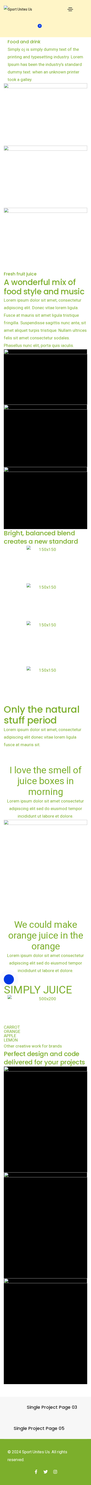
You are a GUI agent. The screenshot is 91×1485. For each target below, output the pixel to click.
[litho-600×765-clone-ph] (45, 1225)
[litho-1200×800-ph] (45, 377)
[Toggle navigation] (70, 9)
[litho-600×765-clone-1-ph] (45, 1331)
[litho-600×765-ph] (45, 1119)
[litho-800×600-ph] (45, 436)
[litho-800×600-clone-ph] (45, 498)
